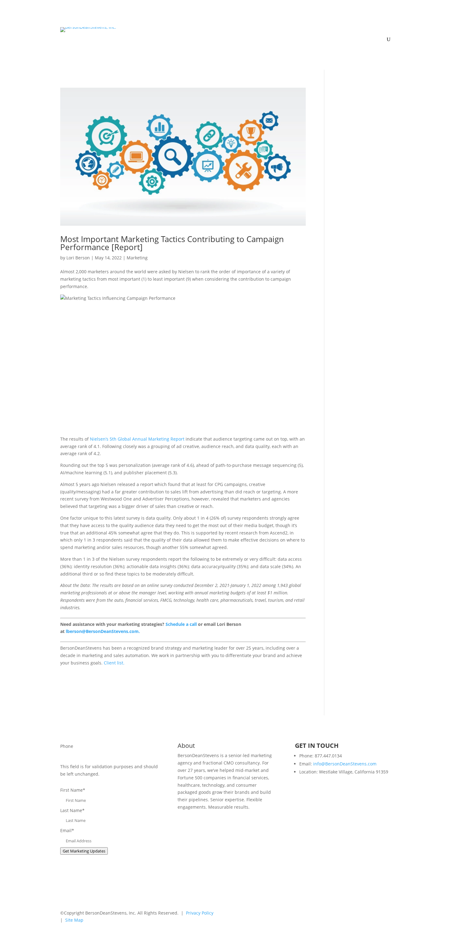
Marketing (137, 258)
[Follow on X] (364, 914)
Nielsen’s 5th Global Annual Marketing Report (137, 439)
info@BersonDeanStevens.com (344, 764)
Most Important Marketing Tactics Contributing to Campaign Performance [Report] (172, 243)
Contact (386, 32)
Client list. (114, 663)
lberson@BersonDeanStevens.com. (103, 631)
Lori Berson (78, 258)
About (260, 32)
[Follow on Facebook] (376, 914)
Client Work (291, 32)
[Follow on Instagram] (389, 914)
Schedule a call (181, 624)
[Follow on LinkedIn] (352, 914)
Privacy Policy (199, 913)
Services (238, 32)
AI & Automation (200, 32)
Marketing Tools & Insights (337, 32)
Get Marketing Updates (84, 851)
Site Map (74, 920)
